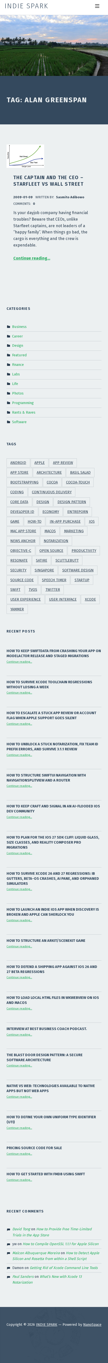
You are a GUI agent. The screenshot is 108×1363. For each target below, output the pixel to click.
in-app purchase (65, 521)
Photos (18, 393)
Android (18, 463)
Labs (16, 374)
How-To (34, 521)
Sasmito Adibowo (70, 197)
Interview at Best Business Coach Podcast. (47, 1029)
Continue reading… (31, 258)
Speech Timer (54, 580)
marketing (74, 531)
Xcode (90, 599)
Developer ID (22, 512)
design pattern (72, 502)
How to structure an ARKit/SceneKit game (46, 940)
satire (41, 560)
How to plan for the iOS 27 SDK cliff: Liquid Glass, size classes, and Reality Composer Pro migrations (53, 842)
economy (50, 512)
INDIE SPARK (46, 1324)
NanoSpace (92, 1324)
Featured (19, 355)
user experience (25, 599)
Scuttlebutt (67, 560)
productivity (84, 551)
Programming (23, 403)
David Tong (21, 1229)
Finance (18, 364)
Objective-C (20, 551)
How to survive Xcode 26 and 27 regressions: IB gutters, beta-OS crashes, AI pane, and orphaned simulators (53, 878)
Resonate (19, 560)
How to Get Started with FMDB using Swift (46, 1174)
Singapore (44, 570)
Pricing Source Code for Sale (34, 1148)
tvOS (33, 590)
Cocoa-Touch (78, 482)
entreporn (77, 512)
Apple (39, 463)
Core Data (19, 502)
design (42, 502)
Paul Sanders (23, 1276)
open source (51, 551)
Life (15, 383)
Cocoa (52, 482)
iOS (92, 521)
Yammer (17, 609)
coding (17, 492)
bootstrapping (24, 482)
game (14, 521)
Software (19, 421)
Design (17, 345)
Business (19, 326)
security (18, 570)
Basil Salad (80, 472)
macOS (50, 531)
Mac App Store (23, 531)
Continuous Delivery (52, 492)
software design (78, 570)
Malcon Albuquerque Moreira (36, 1253)
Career (17, 336)
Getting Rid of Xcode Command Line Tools (64, 1267)
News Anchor (22, 541)
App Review (63, 463)
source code (22, 580)
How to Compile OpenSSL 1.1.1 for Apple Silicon (60, 1244)
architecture (49, 472)
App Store (19, 472)
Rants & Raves (23, 412)
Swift (15, 590)
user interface (63, 599)
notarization (56, 541)
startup (82, 580)
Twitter (52, 590)
